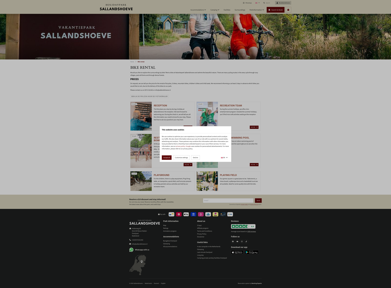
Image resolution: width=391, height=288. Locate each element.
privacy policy (180, 146)
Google (188, 146)
